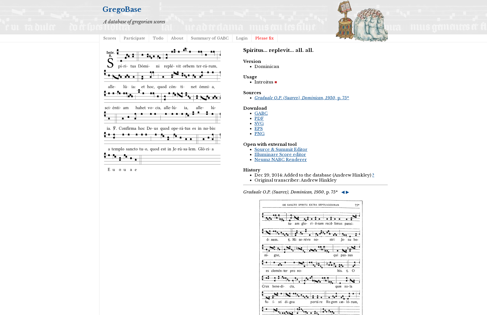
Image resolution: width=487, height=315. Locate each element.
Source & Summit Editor (280, 149)
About (177, 38)
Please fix (264, 38)
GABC (261, 113)
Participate (134, 38)
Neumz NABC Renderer (280, 159)
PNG (259, 133)
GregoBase (122, 9)
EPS (258, 128)
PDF (259, 118)
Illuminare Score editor (280, 154)
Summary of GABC (210, 38)
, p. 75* (301, 97)
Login (242, 38)
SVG (259, 123)
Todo (158, 38)
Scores (109, 38)
